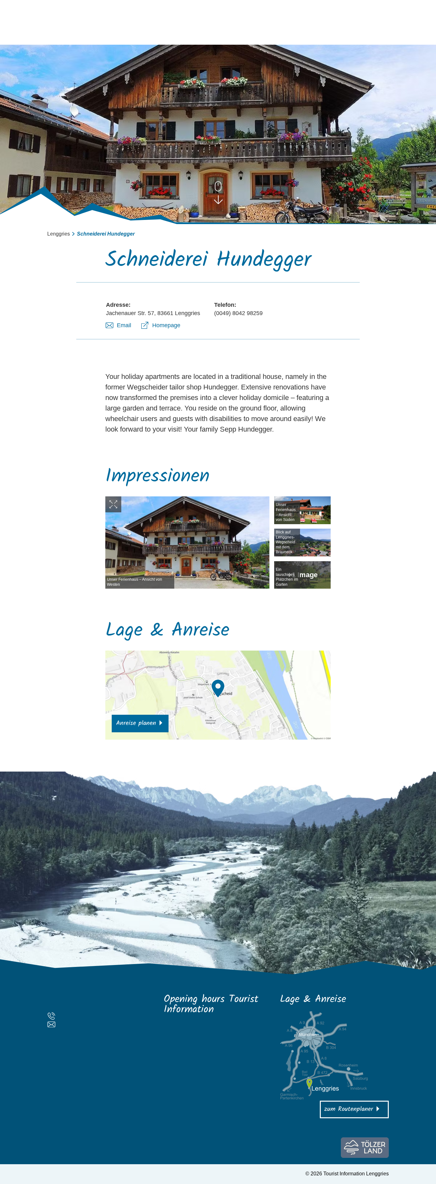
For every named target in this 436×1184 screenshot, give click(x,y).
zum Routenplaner (348, 1109)
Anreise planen (136, 723)
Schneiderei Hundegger (106, 234)
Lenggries (58, 234)
